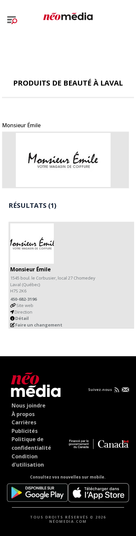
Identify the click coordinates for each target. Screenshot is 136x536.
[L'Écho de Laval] (34, 383)
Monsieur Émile (21, 125)
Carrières (24, 422)
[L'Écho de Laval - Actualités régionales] (68, 15)
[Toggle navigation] (12, 20)
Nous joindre (29, 405)
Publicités (25, 431)
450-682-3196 (23, 299)
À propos (23, 414)
